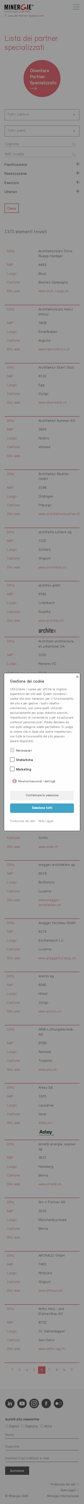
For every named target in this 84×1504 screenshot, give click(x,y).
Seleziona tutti (42, 808)
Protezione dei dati (22, 821)
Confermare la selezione (42, 795)
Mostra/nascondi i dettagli (36, 780)
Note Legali (46, 821)
